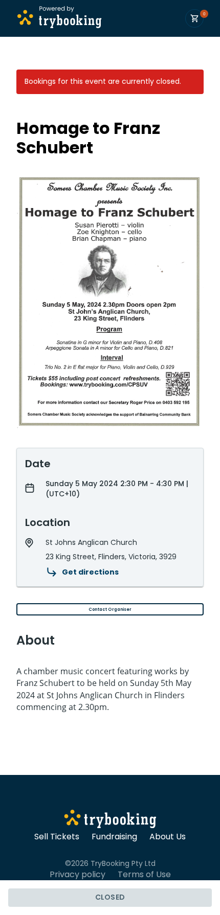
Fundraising (114, 836)
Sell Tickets (56, 836)
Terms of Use (144, 874)
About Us (167, 836)
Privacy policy (77, 874)
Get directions (90, 572)
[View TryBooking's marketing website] (110, 820)
